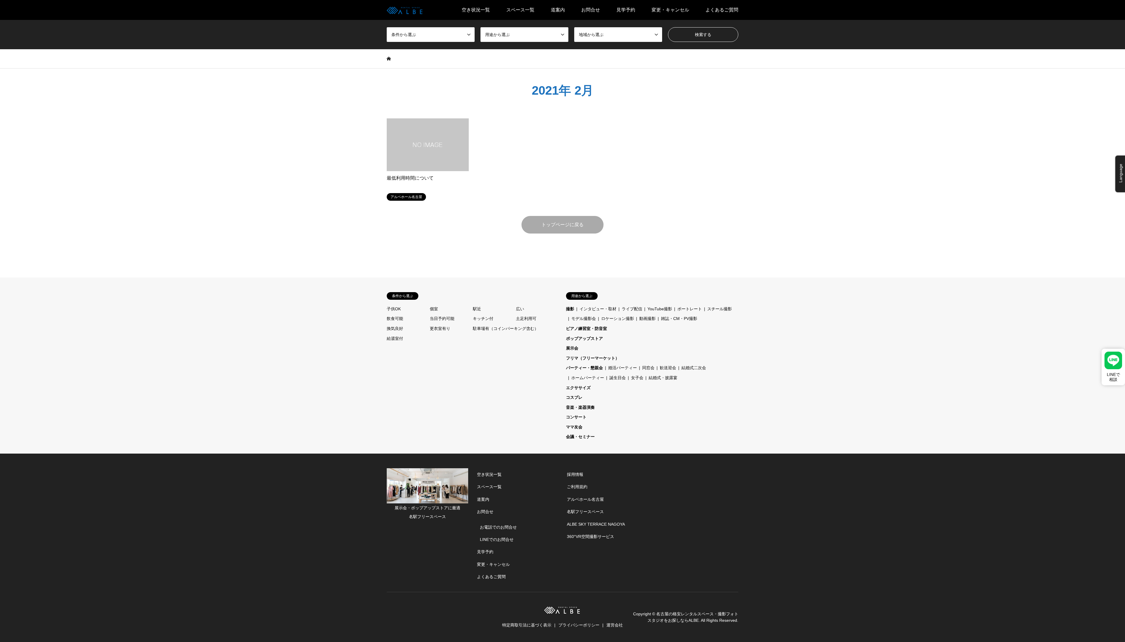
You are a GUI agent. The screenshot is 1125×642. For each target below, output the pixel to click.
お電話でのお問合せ (498, 527)
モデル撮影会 (583, 318)
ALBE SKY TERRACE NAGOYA (596, 524)
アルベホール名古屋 (585, 499)
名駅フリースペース (585, 511)
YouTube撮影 (659, 308)
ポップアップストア (584, 338)
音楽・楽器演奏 (580, 407)
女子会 (637, 377)
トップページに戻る (562, 224)
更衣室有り (440, 328)
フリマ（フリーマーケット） (592, 358)
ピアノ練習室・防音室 (586, 328)
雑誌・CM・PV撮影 (679, 318)
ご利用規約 (577, 486)
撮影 (570, 308)
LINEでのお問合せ (497, 539)
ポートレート (689, 308)
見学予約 (625, 9)
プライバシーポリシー (578, 625)
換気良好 (395, 328)
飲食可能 (395, 318)
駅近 (477, 308)
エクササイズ (578, 387)
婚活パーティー (622, 367)
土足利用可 (526, 318)
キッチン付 (483, 318)
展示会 (572, 348)
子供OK (394, 308)
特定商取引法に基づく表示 (526, 625)
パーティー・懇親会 (584, 367)
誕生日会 (617, 377)
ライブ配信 (632, 308)
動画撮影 (647, 318)
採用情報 (575, 474)
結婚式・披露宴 (663, 377)
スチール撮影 (719, 308)
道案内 (558, 9)
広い (520, 308)
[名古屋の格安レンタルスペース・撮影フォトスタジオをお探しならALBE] (405, 10)
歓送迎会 (668, 367)
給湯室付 (395, 338)
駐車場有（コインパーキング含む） (505, 328)
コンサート (576, 417)
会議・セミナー (580, 436)
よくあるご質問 (721, 9)
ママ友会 (574, 427)
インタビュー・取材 (597, 308)
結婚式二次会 (693, 367)
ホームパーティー (587, 377)
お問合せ (590, 9)
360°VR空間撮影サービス (590, 536)
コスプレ (574, 397)
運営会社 (614, 625)
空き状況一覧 (476, 9)
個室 (434, 308)
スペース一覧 (520, 9)
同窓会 (648, 367)
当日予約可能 (442, 318)
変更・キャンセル (670, 9)
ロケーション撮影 (617, 318)
